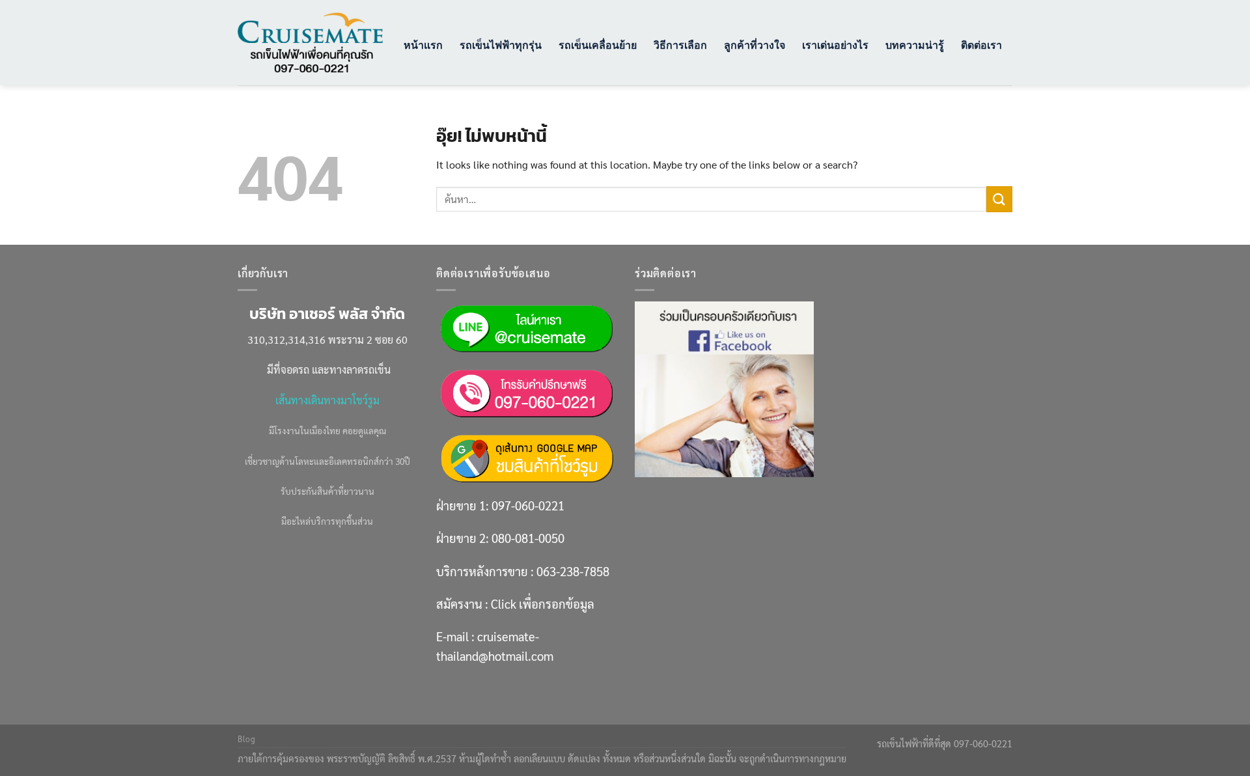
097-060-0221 (528, 505)
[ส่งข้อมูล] (999, 199)
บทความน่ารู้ (914, 44)
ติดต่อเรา (981, 44)
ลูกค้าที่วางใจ (754, 44)
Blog (246, 739)
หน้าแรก (423, 44)
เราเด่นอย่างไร (835, 44)
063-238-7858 (572, 571)
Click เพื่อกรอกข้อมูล (542, 603)
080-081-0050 (528, 538)
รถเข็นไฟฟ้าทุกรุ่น (501, 44)
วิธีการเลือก (680, 44)
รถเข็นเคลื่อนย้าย (598, 44)
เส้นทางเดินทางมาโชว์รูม (327, 400)
